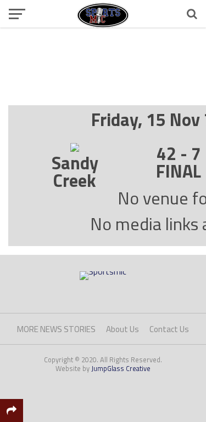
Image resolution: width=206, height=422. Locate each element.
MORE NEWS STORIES (56, 329)
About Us (122, 329)
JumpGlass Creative (121, 368)
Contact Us (169, 329)
